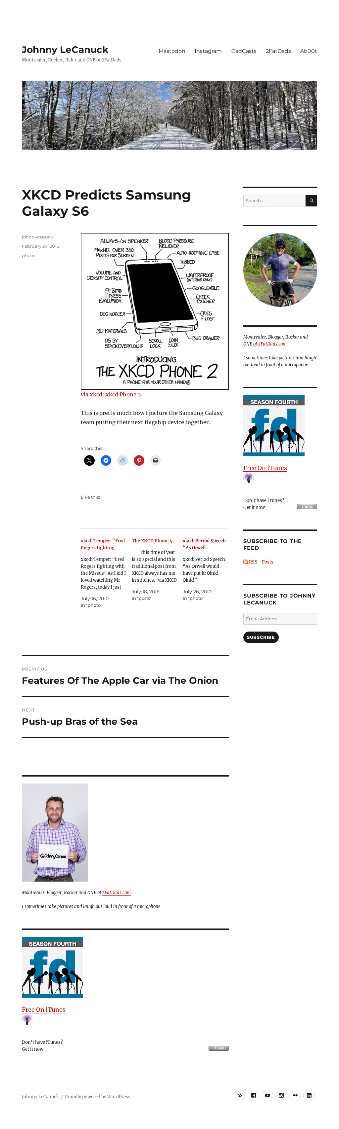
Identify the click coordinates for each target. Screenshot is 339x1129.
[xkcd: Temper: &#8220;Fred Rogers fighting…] (106, 573)
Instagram (208, 51)
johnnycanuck (37, 236)
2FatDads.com (116, 892)
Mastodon (172, 51)
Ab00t (308, 51)
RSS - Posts (260, 562)
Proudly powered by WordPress (97, 1097)
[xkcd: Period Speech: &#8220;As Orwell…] (208, 569)
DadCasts (244, 51)
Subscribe (261, 637)
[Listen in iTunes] (125, 967)
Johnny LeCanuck (65, 49)
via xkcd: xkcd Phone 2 (111, 394)
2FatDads (278, 51)
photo (28, 255)
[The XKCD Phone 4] (157, 569)
